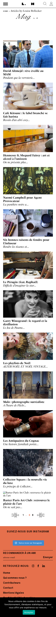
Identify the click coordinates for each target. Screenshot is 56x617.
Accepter (28, 612)
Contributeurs (11, 583)
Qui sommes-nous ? (14, 578)
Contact (8, 588)
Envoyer (48, 557)
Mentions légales (13, 593)
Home (6, 573)
